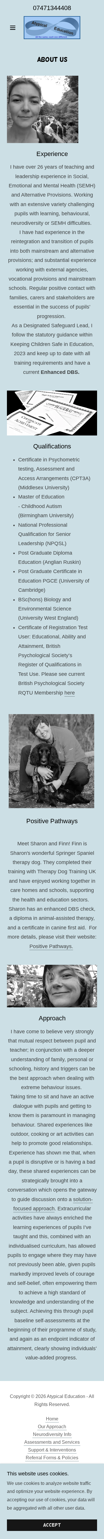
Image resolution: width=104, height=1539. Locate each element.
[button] (14, 27)
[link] (52, 27)
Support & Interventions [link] (52, 1449)
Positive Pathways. (51, 946)
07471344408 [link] (52, 8)
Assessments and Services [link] (52, 1442)
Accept (52, 1525)
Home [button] (52, 1418)
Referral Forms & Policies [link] (52, 1457)
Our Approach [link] (52, 1426)
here (69, 693)
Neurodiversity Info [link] (52, 1434)
